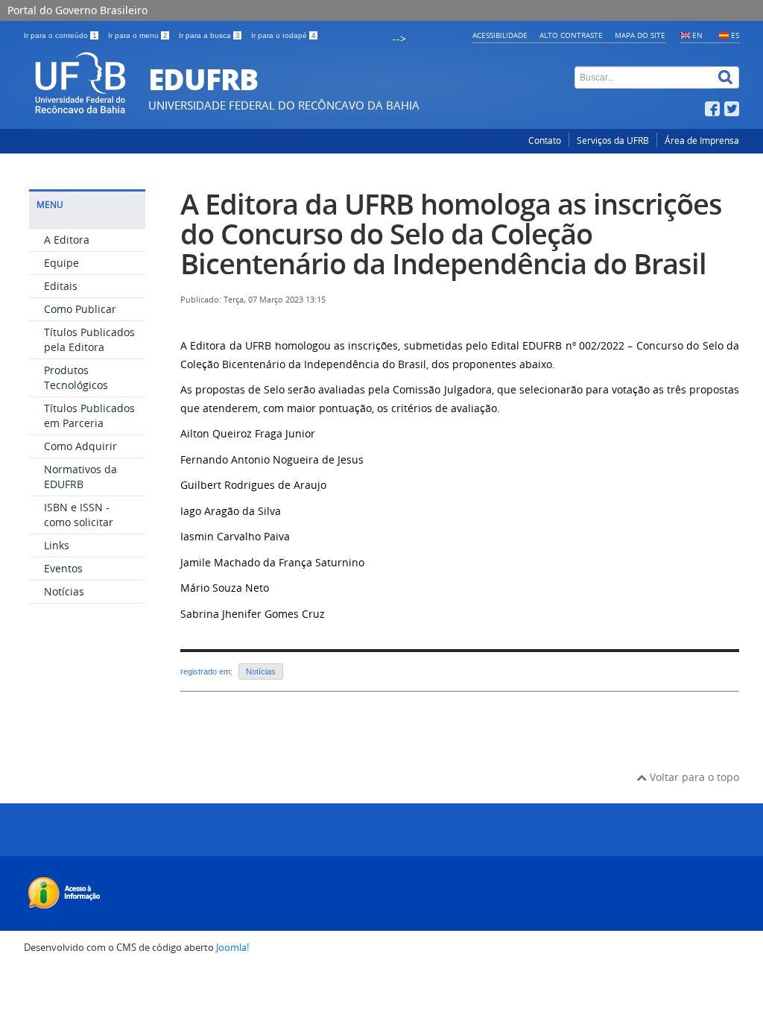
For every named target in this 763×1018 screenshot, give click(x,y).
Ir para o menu (138, 35)
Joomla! (232, 947)
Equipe (61, 263)
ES (735, 35)
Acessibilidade (500, 35)
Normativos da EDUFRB (80, 476)
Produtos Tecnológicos (76, 377)
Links (56, 545)
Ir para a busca (209, 35)
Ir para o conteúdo (60, 35)
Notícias (64, 591)
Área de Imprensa (702, 140)
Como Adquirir (80, 446)
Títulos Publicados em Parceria (89, 415)
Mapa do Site (640, 35)
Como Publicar (80, 309)
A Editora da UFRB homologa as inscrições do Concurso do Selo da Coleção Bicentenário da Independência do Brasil (451, 233)
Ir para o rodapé (283, 35)
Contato (544, 140)
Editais (60, 286)
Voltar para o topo (693, 777)
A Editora (66, 240)
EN (697, 35)
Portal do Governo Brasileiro (77, 10)
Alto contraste (571, 35)
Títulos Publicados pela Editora (89, 339)
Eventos (63, 568)
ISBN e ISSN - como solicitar (78, 514)
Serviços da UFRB (613, 140)
